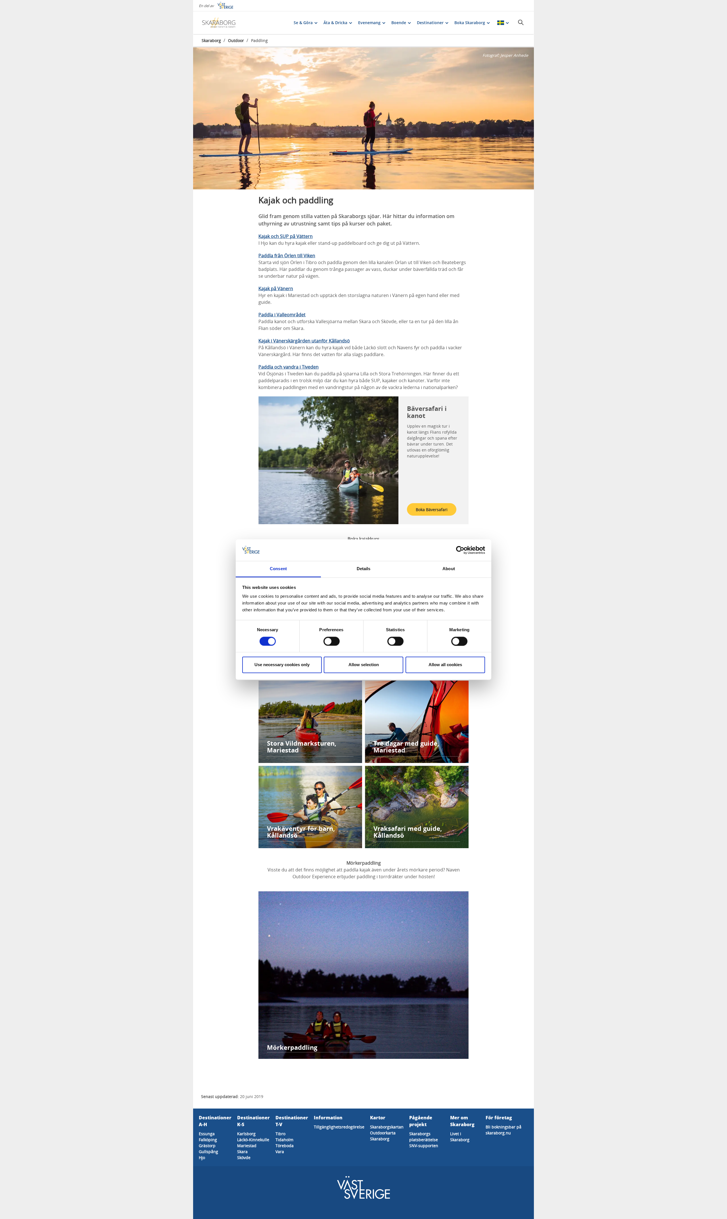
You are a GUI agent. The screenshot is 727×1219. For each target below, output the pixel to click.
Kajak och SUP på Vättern (285, 236)
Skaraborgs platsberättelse (423, 1136)
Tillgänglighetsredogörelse (339, 1127)
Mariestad (246, 1145)
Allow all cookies (445, 664)
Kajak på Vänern (275, 288)
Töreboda (284, 1145)
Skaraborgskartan (387, 1127)
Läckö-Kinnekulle (253, 1139)
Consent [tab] (278, 568)
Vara (279, 1151)
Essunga (207, 1133)
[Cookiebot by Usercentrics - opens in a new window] (460, 550)
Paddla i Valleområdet (282, 314)
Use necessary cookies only (282, 664)
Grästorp (207, 1145)
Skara (242, 1151)
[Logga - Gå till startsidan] (221, 22)
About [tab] (448, 568)
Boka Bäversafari (432, 509)
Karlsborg (246, 1133)
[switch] (331, 641)
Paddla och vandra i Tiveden (288, 367)
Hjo (202, 1157)
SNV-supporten (423, 1145)
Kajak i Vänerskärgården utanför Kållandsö (304, 341)
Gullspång (208, 1151)
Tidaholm (284, 1139)
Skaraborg (211, 40)
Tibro (280, 1133)
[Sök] (520, 22)
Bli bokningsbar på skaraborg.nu (503, 1130)
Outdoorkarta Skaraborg (383, 1135)
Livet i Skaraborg (459, 1136)
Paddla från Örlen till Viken (286, 255)
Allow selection (363, 664)
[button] (363, 118)
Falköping (208, 1139)
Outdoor (236, 40)
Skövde (243, 1157)
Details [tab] (364, 568)
